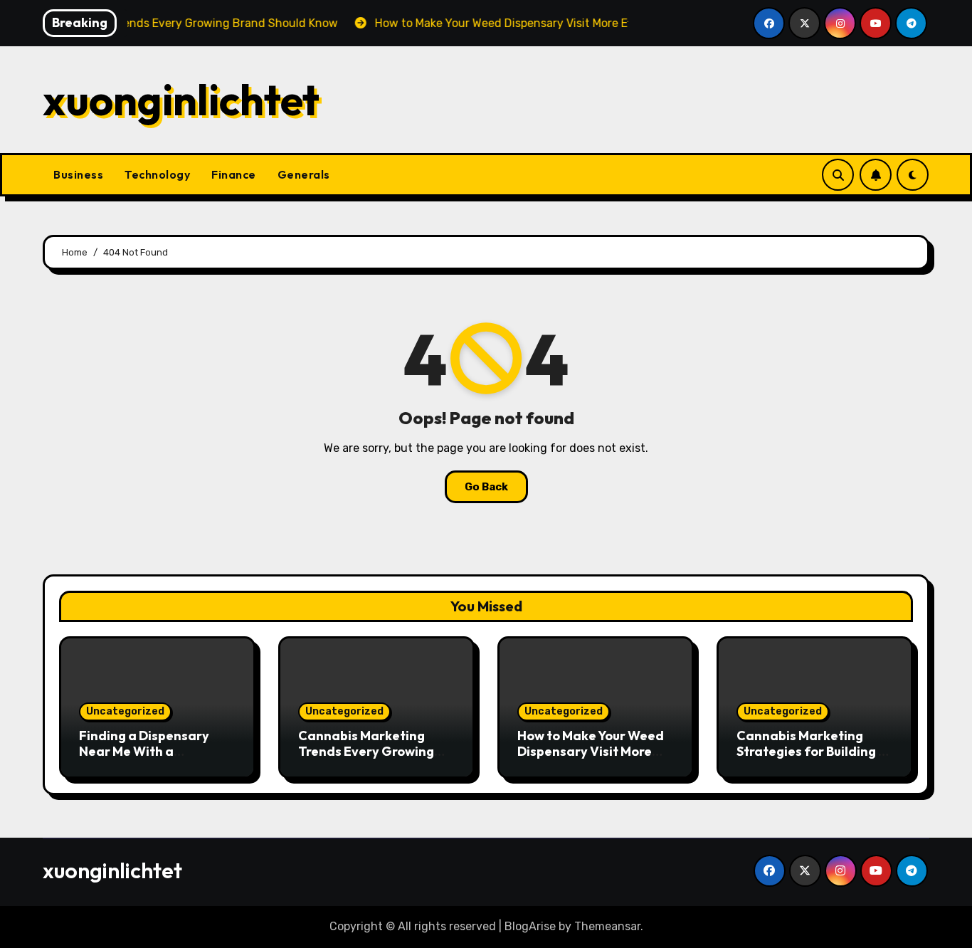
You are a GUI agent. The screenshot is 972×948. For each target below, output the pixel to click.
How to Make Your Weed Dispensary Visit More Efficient (590, 750)
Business (78, 174)
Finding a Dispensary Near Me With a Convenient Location (144, 750)
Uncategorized (125, 711)
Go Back (486, 486)
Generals (304, 174)
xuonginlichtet (181, 100)
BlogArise (530, 926)
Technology (157, 174)
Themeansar (607, 926)
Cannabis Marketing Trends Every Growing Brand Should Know (366, 750)
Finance (233, 174)
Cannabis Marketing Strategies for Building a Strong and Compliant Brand (811, 758)
